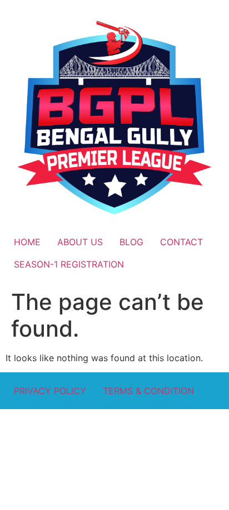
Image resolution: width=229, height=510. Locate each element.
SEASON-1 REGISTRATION (69, 264)
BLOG (131, 241)
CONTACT (181, 241)
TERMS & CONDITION (148, 390)
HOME (27, 241)
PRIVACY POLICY (50, 390)
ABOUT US (80, 241)
